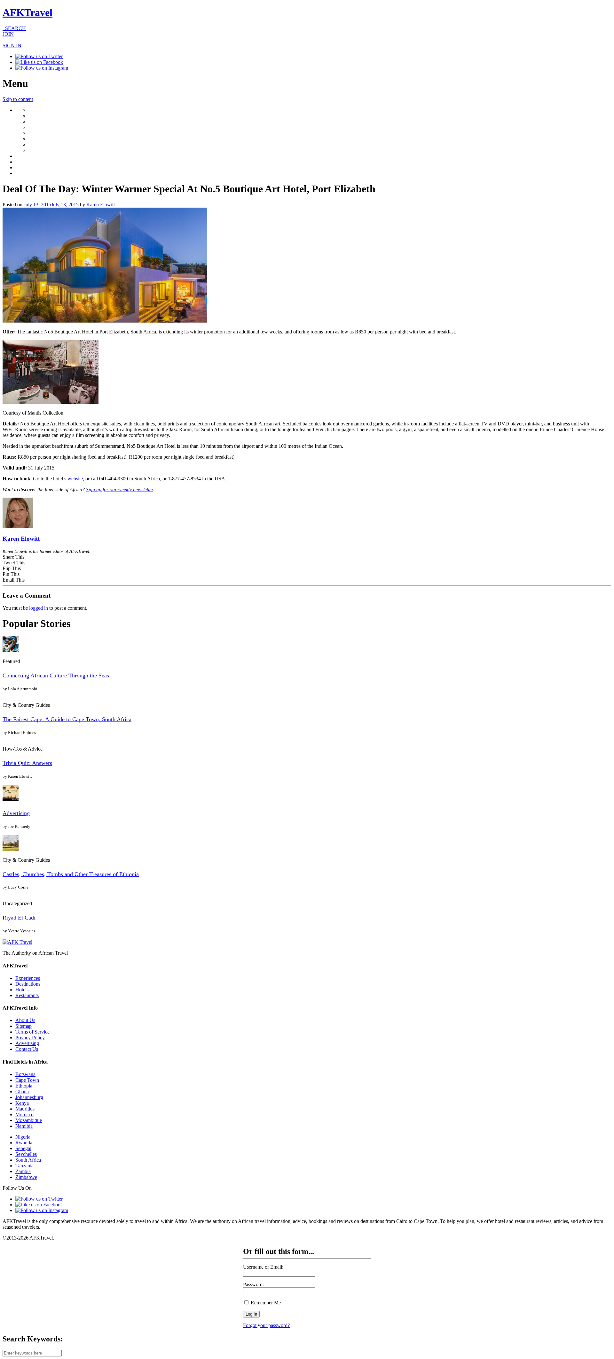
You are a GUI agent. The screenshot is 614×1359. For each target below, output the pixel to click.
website (75, 478)
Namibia (24, 1126)
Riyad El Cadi (19, 917)
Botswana (25, 1074)
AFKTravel (27, 12)
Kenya (22, 1103)
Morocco (24, 1114)
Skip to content (18, 99)
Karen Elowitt (100, 204)
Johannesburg (29, 1097)
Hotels (21, 989)
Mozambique (28, 1120)
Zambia (23, 1171)
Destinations (27, 984)
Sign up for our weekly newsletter (119, 489)
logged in (38, 608)
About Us (25, 1020)
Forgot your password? (266, 1325)
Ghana (22, 1091)
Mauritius (25, 1108)
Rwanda (23, 1142)
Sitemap (23, 1026)
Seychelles (26, 1154)
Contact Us (26, 1049)
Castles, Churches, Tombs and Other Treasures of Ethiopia (71, 874)
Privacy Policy (30, 1037)
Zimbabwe (26, 1177)
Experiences (27, 978)
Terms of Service (32, 1032)
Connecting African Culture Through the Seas (56, 675)
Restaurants (27, 995)
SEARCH (14, 28)
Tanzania (24, 1165)
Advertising (16, 813)
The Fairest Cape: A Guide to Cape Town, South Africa (67, 719)
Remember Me (265, 1302)
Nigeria (22, 1137)
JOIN (8, 34)
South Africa (28, 1160)
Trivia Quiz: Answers (27, 763)
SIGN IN (12, 45)
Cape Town (27, 1080)
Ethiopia (23, 1085)
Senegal (23, 1148)
